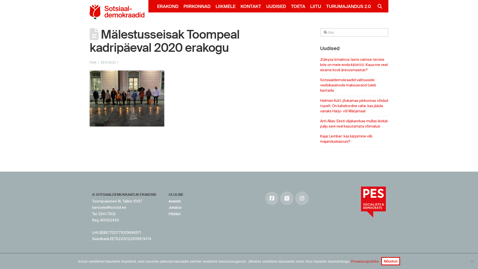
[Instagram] (302, 198)
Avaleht (175, 201)
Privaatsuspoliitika (365, 261)
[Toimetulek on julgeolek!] (117, 11)
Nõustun (390, 261)
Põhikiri (175, 214)
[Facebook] (272, 198)
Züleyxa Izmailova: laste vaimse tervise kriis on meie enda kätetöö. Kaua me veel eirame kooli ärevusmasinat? (354, 65)
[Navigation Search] (377, 6)
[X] (287, 198)
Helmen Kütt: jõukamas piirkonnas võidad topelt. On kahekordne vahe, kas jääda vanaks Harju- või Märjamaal (354, 106)
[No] (471, 261)
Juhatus (175, 207)
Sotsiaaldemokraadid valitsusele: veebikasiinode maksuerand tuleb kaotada (348, 85)
